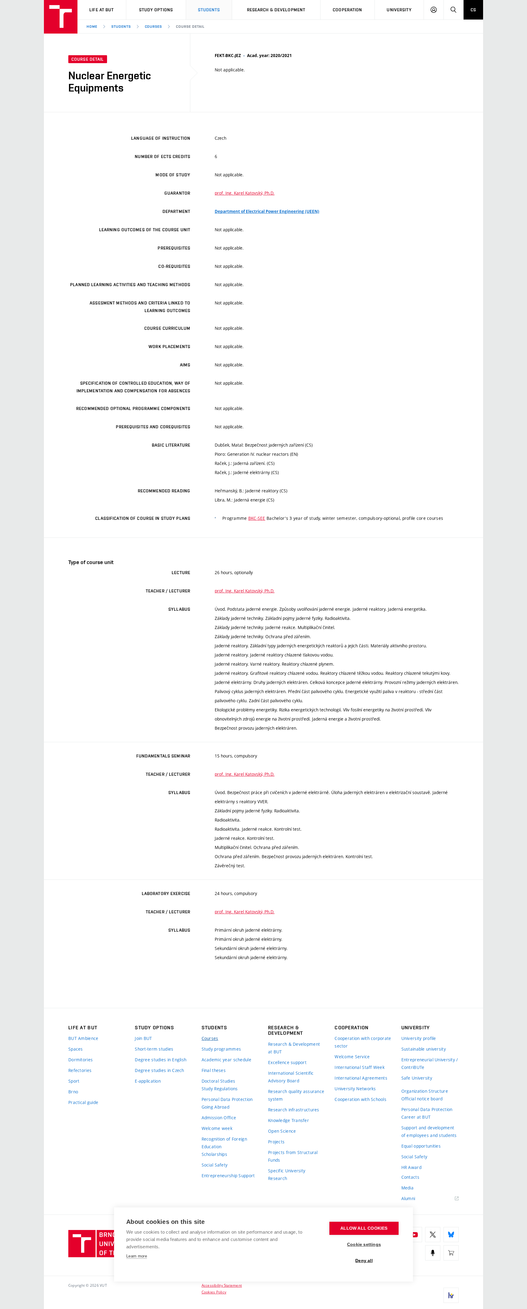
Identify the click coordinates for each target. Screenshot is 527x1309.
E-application (148, 1081)
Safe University (416, 1078)
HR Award (411, 1167)
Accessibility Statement (222, 1285)
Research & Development (276, 9)
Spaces (75, 1049)
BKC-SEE (256, 518)
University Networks (355, 1088)
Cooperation (347, 9)
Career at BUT (416, 1117)
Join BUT (143, 1038)
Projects (276, 1142)
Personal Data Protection (227, 1099)
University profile (418, 1038)
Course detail (190, 26)
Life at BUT (101, 9)
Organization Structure (424, 1091)
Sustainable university (423, 1049)
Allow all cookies (363, 1228)
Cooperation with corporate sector (363, 1042)
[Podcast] (432, 1252)
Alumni (408, 1198)
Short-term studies (154, 1049)
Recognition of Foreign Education (224, 1142)
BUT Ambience (83, 1038)
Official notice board (422, 1099)
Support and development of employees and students (429, 1131)
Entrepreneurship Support (228, 1175)
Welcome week (217, 1128)
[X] (432, 1234)
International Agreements (361, 1078)
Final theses (214, 1070)
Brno (73, 1092)
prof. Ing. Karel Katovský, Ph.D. (244, 193)
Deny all (364, 1260)
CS (473, 9)
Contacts (410, 1177)
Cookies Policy (214, 1291)
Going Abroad (215, 1107)
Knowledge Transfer (288, 1120)
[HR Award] (451, 1295)
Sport (73, 1081)
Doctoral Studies (218, 1081)
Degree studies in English (160, 1060)
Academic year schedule (226, 1060)
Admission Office (219, 1117)
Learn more (136, 1256)
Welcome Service (352, 1056)
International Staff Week (360, 1067)
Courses (153, 26)
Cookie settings (364, 1244)
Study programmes (221, 1049)
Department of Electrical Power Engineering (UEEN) (267, 211)
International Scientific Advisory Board (291, 1077)
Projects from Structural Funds (293, 1156)
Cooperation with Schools (360, 1099)
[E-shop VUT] (451, 1252)
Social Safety (215, 1165)
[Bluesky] (451, 1234)
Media (407, 1188)
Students (209, 9)
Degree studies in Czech (159, 1070)
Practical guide (83, 1102)
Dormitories (80, 1060)
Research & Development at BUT (294, 1048)
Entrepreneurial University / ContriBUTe (429, 1063)
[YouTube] (414, 1234)
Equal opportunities (421, 1146)
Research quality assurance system (296, 1095)
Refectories (79, 1070)
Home (92, 26)
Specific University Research (286, 1174)
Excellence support (287, 1062)
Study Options (156, 9)
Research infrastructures (293, 1110)
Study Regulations (220, 1088)
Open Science (282, 1131)
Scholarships (214, 1154)
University (399, 9)
